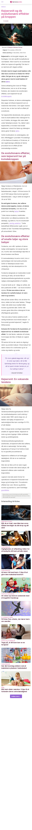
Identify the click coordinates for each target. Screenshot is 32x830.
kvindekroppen (6, 96)
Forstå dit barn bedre (7, 594)
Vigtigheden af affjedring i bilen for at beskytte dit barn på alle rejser (15, 550)
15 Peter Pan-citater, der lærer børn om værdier (15, 620)
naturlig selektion (15, 223)
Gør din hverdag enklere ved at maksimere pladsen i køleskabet (14, 667)
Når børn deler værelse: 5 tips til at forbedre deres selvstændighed (15, 690)
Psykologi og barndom (8, 640)
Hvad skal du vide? (6, 521)
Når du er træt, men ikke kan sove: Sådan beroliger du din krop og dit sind (15, 525)
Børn (2, 687)
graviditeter (5, 490)
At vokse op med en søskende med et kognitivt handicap (15, 597)
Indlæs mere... (16, 696)
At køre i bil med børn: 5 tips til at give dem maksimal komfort (14, 573)
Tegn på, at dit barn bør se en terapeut (13, 644)
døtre (8, 82)
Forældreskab (5, 547)
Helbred (3, 6)
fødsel (16, 211)
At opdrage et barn (7, 617)
